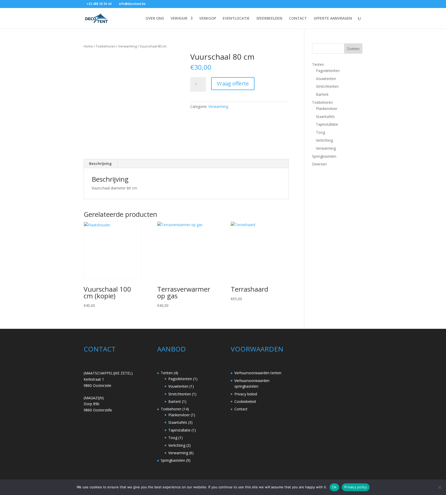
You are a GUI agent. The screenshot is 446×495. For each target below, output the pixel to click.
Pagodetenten (328, 70)
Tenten (318, 64)
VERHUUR (179, 19)
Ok (334, 487)
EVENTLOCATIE (236, 19)
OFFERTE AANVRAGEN (333, 19)
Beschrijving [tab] (100, 163)
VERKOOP (207, 19)
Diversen (319, 164)
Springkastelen (324, 156)
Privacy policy (355, 487)
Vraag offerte (233, 83)
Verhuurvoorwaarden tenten (257, 372)
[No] (439, 487)
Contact (241, 408)
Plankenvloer (326, 108)
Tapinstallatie (327, 124)
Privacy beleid (245, 394)
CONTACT (298, 19)
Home (88, 46)
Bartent (322, 94)
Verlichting (324, 140)
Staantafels (325, 116)
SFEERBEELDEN (269, 19)
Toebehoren (105, 46)
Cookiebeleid (245, 401)
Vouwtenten (326, 78)
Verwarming (127, 46)
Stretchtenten (327, 86)
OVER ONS (155, 19)
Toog (320, 132)
